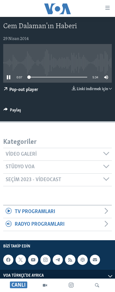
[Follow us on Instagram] (45, 260)
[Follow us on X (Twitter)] (21, 260)
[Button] (12, 111)
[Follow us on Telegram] (58, 260)
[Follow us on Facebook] (8, 260)
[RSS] (70, 260)
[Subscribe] (95, 260)
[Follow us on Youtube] (33, 260)
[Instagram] (71, 285)
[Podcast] (83, 260)
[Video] (45, 285)
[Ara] (97, 285)
